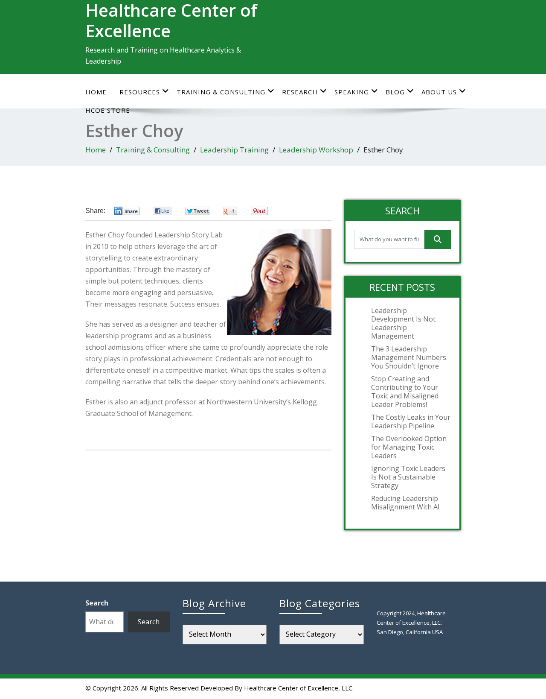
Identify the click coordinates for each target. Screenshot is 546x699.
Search (96, 603)
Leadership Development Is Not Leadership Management (403, 323)
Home (96, 92)
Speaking (351, 92)
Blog (395, 92)
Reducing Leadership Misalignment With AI (405, 502)
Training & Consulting (221, 92)
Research (300, 92)
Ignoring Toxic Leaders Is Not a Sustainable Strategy (408, 477)
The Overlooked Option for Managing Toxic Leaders (409, 447)
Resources (139, 92)
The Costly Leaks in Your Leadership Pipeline (410, 421)
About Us (439, 92)
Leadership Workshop (316, 150)
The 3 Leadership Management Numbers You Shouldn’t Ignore (408, 357)
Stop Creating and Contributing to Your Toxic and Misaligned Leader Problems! (405, 391)
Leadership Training (234, 150)
